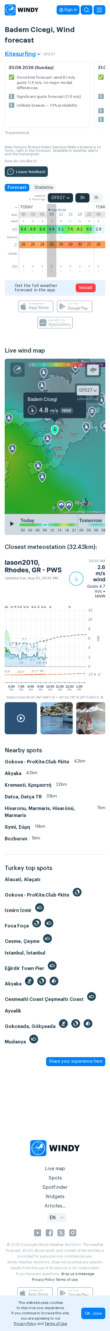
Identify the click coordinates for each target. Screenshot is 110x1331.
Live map (55, 1168)
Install (85, 288)
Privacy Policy (43, 1279)
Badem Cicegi (42, 399)
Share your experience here (75, 1061)
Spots (55, 1178)
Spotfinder (55, 1187)
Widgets (55, 1196)
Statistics (44, 188)
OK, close (93, 1313)
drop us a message (77, 1274)
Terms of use (66, 1279)
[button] (87, 578)
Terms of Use (56, 1323)
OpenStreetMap (74, 511)
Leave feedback (30, 171)
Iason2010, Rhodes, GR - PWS (33, 566)
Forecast (17, 188)
